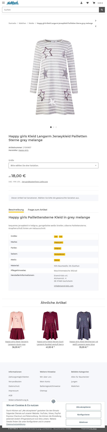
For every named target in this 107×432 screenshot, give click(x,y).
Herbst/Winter (59, 254)
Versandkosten (15, 381)
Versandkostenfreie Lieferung (35, 181)
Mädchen (75, 386)
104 (56, 236)
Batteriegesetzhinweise (50, 386)
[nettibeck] (12, 3)
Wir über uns (45, 377)
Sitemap (43, 390)
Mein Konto (45, 381)
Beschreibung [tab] (16, 209)
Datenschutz (14, 386)
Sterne (57, 260)
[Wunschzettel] (87, 2)
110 (61, 236)
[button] (81, 2)
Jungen (74, 381)
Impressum (14, 390)
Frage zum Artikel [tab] (37, 209)
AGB (10, 395)
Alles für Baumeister (80, 377)
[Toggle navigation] (3, 1)
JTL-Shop (93, 429)
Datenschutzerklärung (15, 424)
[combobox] (53, 165)
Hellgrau (57, 248)
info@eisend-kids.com (63, 286)
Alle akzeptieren (83, 407)
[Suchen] (102, 10)
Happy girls (58, 242)
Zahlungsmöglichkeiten (19, 377)
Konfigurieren (83, 414)
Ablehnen (83, 422)
